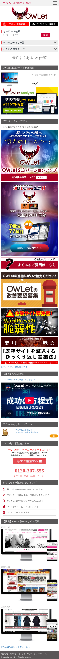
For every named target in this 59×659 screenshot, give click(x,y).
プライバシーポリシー (42, 654)
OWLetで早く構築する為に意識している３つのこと (28, 495)
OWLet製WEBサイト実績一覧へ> (16, 647)
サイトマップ (27, 654)
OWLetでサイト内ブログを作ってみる (23, 507)
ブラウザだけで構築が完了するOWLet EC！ (25, 501)
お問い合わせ (15, 654)
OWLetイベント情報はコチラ (14, 367)
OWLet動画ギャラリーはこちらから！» (19, 380)
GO (53, 436)
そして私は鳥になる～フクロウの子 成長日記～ (26, 431)
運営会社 (4, 654)
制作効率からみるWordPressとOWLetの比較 (25, 489)
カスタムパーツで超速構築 (18, 513)
